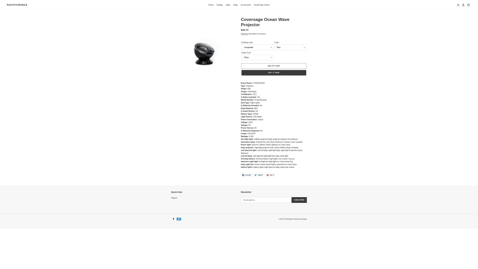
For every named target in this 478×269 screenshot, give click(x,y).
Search (174, 198)
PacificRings (17, 4)
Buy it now (273, 73)
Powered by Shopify (300, 219)
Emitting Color (247, 42)
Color (276, 42)
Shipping (244, 34)
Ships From (246, 53)
